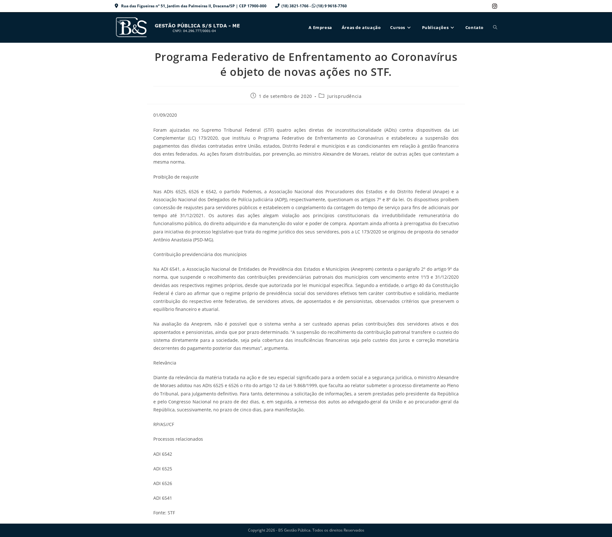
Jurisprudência (344, 96)
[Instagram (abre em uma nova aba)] (493, 6)
